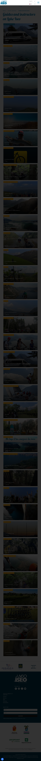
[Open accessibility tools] (2, 759)
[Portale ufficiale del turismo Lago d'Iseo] (3, 3)
